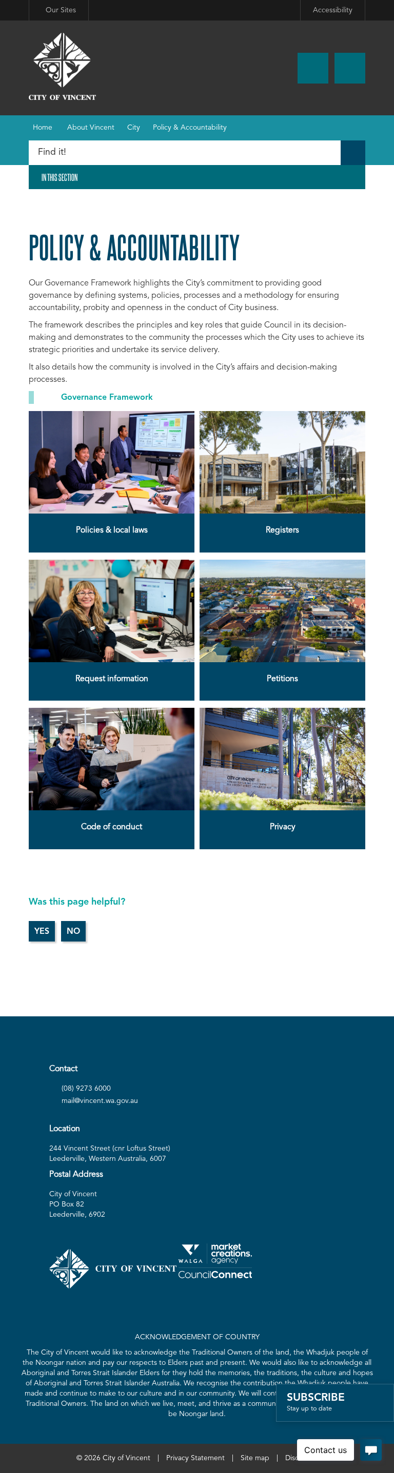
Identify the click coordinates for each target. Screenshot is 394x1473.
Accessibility (332, 10)
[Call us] (313, 68)
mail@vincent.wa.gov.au (100, 1100)
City (133, 127)
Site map (255, 1458)
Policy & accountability (190, 127)
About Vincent (90, 127)
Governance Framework (108, 398)
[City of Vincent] (62, 66)
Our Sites (61, 10)
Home (42, 127)
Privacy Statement (195, 1458)
